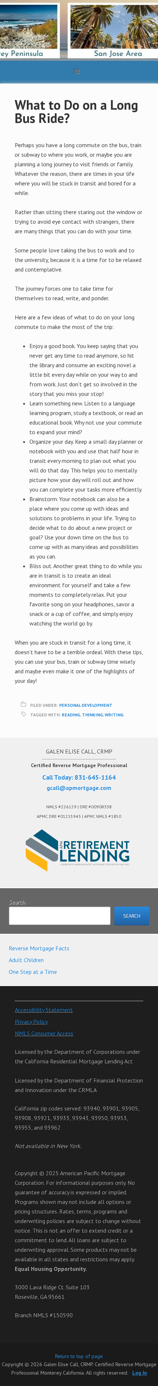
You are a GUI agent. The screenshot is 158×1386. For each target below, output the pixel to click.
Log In (139, 1372)
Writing (114, 714)
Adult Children (26, 960)
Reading (71, 714)
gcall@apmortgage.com (79, 787)
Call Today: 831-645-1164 (79, 777)
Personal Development (85, 705)
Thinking (92, 714)
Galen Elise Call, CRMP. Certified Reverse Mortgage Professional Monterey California (79, 30)
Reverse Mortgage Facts (39, 948)
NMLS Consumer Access (44, 1033)
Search (17, 901)
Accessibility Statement (44, 1009)
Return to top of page (79, 1356)
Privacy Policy (31, 1021)
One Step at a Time (33, 971)
